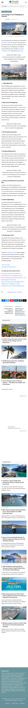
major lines (20, 50)
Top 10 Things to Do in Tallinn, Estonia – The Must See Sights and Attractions (14, 382)
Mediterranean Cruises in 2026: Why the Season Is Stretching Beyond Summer (14, 624)
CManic (8, 19)
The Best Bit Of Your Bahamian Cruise (12, 275)
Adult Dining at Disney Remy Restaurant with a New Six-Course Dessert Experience (20, 312)
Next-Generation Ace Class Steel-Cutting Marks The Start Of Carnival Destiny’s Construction (14, 595)
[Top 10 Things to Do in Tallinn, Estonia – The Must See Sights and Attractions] (14, 372)
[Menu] (2, 2)
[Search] (26, 2)
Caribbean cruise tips (11, 252)
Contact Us (7, 703)
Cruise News (6, 465)
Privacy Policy (15, 703)
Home (10, 6)
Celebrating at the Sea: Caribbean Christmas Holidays (13, 361)
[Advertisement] (14, 411)
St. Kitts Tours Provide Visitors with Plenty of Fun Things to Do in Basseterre (14, 340)
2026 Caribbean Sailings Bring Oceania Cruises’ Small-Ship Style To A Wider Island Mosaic (14, 568)
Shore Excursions (6, 11)
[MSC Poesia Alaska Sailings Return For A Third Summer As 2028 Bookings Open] (14, 499)
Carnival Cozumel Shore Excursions (12, 273)
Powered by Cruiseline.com (8, 267)
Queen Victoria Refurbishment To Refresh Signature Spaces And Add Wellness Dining (14, 539)
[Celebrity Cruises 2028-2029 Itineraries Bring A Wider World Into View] (14, 470)
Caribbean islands (6, 42)
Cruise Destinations (7, 607)
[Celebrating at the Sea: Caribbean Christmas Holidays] (14, 352)
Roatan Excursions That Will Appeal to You (13, 286)
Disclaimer (22, 703)
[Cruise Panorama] (14, 2)
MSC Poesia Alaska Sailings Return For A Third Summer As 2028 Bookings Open (14, 511)
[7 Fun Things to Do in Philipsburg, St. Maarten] (14, 28)
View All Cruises (5, 264)
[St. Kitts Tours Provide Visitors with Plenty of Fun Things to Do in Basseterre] (14, 330)
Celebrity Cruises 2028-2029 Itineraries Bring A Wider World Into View (13, 482)
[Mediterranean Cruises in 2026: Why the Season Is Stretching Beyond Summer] (14, 613)
